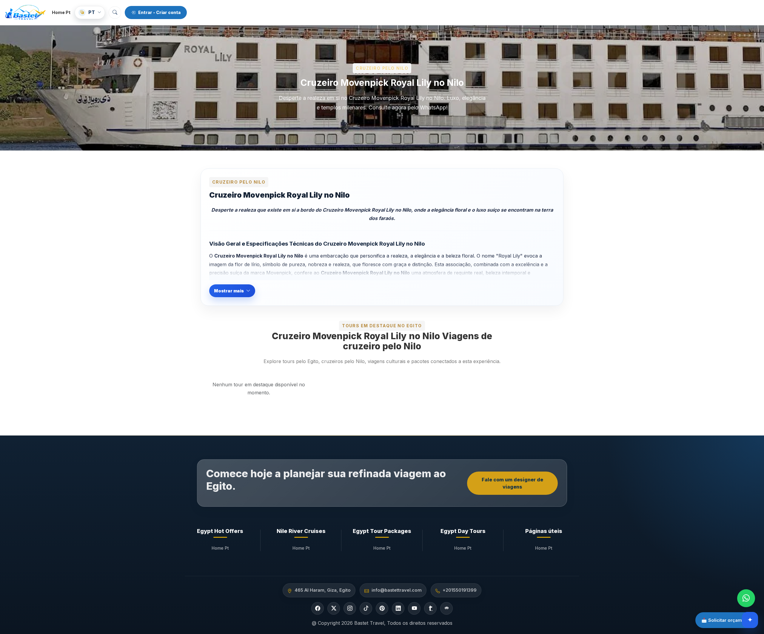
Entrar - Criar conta (159, 12)
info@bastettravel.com (397, 590)
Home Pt (61, 12)
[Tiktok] (366, 608)
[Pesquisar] (115, 12)
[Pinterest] (382, 608)
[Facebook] (317, 608)
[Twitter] (333, 608)
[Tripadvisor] (446, 608)
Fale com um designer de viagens (512, 483)
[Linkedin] (398, 608)
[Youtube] (414, 608)
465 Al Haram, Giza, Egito (323, 590)
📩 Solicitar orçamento (726, 620)
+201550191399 (460, 590)
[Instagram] (350, 608)
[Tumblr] (430, 608)
